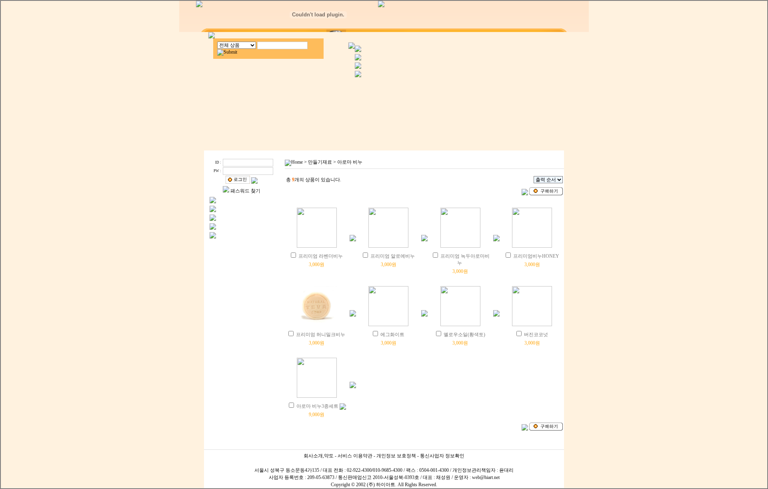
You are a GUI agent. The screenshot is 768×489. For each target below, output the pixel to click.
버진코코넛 (536, 334)
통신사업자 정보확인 (442, 456)
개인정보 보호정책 (396, 456)
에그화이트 (392, 334)
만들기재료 (320, 162)
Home (297, 162)
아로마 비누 (349, 162)
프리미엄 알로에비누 (392, 256)
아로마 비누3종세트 (317, 406)
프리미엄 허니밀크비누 (320, 334)
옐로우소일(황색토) (464, 334)
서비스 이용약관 (355, 456)
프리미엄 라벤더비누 (320, 256)
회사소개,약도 (319, 456)
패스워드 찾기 (245, 191)
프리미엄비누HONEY (536, 256)
